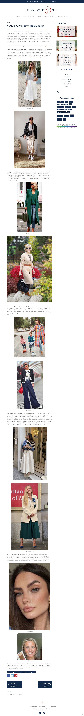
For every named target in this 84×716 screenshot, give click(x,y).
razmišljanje (60, 116)
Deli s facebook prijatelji (8, 675)
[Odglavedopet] (42, 7)
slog (58, 102)
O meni (36, 1)
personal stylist (60, 107)
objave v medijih (64, 104)
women (73, 107)
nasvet (59, 119)
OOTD (59, 104)
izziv (70, 104)
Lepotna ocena (66, 79)
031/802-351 (48, 708)
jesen (66, 102)
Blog (66, 75)
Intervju (66, 77)
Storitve (43, 1)
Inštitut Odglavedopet (43, 710)
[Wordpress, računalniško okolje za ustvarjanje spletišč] (44, 714)
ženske (66, 116)
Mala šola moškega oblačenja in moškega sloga (14, 684)
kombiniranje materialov (18, 672)
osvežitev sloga (27, 672)
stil (64, 119)
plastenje (33, 672)
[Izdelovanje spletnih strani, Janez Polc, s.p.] (40, 714)
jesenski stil (10, 672)
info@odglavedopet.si (37, 708)
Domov (29, 1)
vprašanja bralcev (61, 112)
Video (66, 86)
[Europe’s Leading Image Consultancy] (67, 128)
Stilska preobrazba (67, 81)
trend (72, 116)
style (65, 109)
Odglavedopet (53, 1)
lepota (69, 109)
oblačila (62, 102)
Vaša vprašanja (66, 84)
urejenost (70, 102)
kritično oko (60, 109)
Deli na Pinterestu (15, 675)
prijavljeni (21, 694)
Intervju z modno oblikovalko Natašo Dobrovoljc (44, 684)
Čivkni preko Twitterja (12, 675)
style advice (68, 107)
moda (68, 112)
